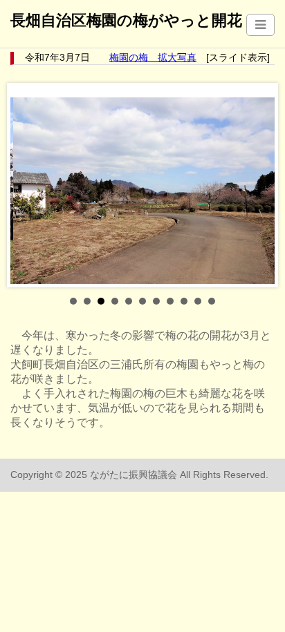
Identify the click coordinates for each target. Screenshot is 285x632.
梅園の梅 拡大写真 (152, 57)
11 (211, 301)
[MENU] (260, 25)
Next (257, 185)
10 (197, 301)
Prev (28, 185)
